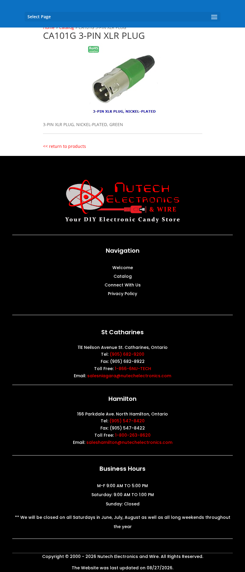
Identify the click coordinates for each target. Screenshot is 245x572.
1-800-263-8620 (133, 435)
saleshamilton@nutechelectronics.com (129, 442)
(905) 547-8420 (127, 421)
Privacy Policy (122, 294)
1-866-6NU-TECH (133, 369)
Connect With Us (123, 285)
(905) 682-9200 (127, 354)
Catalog (123, 276)
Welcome (122, 268)
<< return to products (64, 146)
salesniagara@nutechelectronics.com (129, 376)
